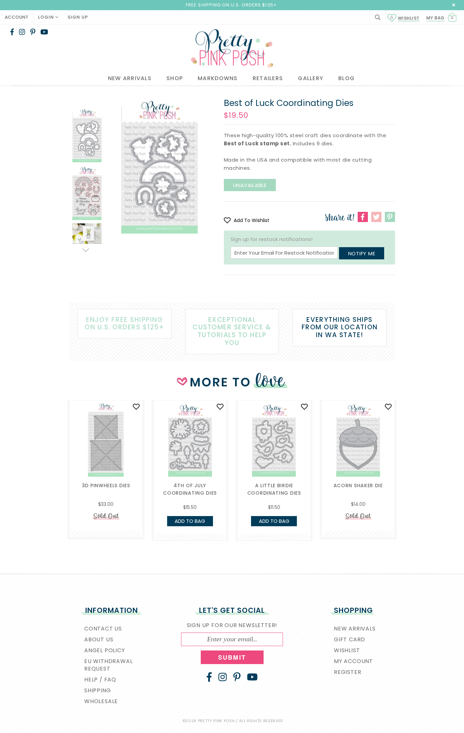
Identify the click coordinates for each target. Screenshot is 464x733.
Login (46, 17)
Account (16, 17)
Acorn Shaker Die (358, 485)
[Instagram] (22, 32)
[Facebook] (12, 32)
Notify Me (361, 253)
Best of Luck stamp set (257, 143)
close (453, 4)
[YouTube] (44, 32)
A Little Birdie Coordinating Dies (274, 489)
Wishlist (405, 18)
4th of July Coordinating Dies (190, 489)
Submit (232, 657)
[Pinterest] (32, 32)
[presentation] (58, 450)
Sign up (78, 17)
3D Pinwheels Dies (106, 485)
